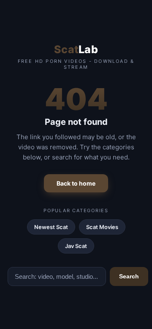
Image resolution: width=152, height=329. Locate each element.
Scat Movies (102, 227)
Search (129, 276)
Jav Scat (76, 246)
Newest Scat (51, 227)
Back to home (76, 183)
